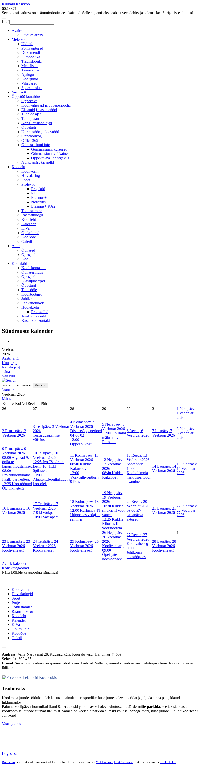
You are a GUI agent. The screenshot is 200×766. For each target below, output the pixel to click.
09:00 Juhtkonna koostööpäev (136, 552)
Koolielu (18, 167)
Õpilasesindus (32, 272)
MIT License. (104, 762)
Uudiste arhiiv (32, 35)
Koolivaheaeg (13, 550)
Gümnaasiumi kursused (49, 149)
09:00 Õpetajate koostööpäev (112, 554)
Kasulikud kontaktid (37, 320)
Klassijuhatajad (33, 281)
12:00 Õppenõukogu (81, 442)
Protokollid (39, 312)
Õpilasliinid (30, 233)
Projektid (28, 184)
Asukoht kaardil (33, 316)
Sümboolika (30, 57)
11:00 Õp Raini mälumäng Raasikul (114, 437)
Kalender (28, 224)
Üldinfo (27, 44)
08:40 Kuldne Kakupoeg (80, 466)
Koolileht (28, 219)
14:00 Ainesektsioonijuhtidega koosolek (51, 479)
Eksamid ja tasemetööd (39, 110)
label (5, 22)
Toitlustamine (31, 211)
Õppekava (29, 101)
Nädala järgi (11, 367)
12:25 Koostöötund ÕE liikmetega (17, 486)
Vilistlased (29, 83)
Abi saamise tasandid (37, 162)
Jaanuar (8, 390)
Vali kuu (8, 376)
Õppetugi (28, 127)
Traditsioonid (31, 61)
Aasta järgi (10, 358)
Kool (25, 259)
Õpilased (28, 250)
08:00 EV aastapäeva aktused (135, 514)
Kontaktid (19, 263)
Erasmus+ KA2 (43, 206)
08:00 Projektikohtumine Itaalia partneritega (16, 475)
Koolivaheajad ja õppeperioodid (46, 105)
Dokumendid (31, 53)
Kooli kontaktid (33, 268)
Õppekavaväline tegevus (50, 158)
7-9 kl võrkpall (44, 513)
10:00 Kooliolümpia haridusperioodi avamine (138, 475)
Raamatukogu (32, 215)
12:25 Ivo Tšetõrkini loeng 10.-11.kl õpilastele (48, 466)
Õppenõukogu (32, 136)
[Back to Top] (4, 647)
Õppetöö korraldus (26, 96)
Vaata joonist (12, 724)
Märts (6, 399)
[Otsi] (9, 380)
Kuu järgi (9, 363)
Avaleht (18, 31)
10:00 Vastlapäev (46, 517)
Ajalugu (27, 74)
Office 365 (29, 140)
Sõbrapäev (135, 464)
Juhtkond (28, 298)
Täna (6, 371)
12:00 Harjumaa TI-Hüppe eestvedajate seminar (85, 514)
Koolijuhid (29, 79)
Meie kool (19, 39)
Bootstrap (8, 762)
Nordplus (38, 202)
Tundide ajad (31, 114)
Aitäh (16, 246)
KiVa (25, 228)
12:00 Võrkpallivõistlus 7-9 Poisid (85, 477)
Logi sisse (9, 753)
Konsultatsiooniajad (36, 123)
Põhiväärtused (32, 48)
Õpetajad (28, 255)
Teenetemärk (31, 70)
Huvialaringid (32, 176)
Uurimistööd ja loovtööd (40, 132)
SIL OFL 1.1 (168, 762)
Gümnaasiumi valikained (50, 154)
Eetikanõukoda (33, 303)
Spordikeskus (31, 88)
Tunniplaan (30, 118)
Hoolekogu (30, 307)
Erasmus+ (39, 197)
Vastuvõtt (19, 92)
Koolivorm (29, 171)
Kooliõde (28, 237)
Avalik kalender (14, 564)
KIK (34, 193)
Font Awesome (123, 762)
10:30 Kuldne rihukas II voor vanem (113, 510)
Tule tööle (29, 290)
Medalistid (29, 66)
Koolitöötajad (31, 294)
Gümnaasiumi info (35, 145)
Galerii (26, 241)
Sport (25, 180)
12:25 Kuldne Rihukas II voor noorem (112, 523)
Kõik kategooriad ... (17, 568)
